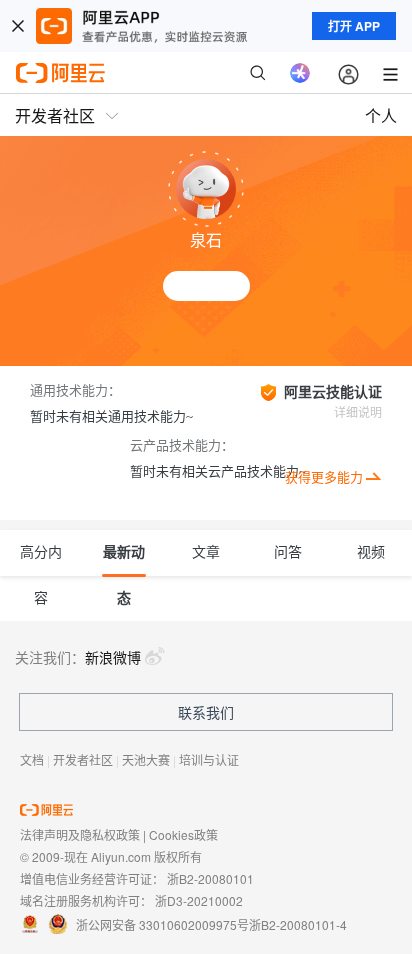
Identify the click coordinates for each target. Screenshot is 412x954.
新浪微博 (113, 657)
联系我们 (206, 712)
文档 (32, 759)
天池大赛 (146, 759)
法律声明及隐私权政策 (80, 834)
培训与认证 (209, 759)
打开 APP (354, 26)
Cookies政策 (183, 834)
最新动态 (124, 561)
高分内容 (41, 561)
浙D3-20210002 (199, 900)
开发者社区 (83, 759)
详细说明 (358, 413)
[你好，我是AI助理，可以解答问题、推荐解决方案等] (300, 73)
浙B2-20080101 (210, 878)
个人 (381, 115)
